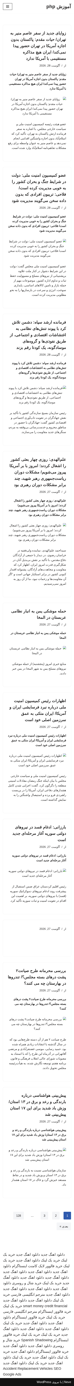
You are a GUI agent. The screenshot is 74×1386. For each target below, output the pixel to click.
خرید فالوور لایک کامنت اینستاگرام (37, 1266)
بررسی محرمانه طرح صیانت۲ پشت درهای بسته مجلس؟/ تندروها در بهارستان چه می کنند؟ (37, 976)
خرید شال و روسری (26, 1283)
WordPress (44, 1382)
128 (18, 1215)
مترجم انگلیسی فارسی (28, 1295)
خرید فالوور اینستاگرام (54, 1312)
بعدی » (64, 1226)
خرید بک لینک (50, 1260)
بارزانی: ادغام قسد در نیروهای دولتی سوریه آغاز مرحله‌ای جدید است (39, 833)
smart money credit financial (45, 1306)
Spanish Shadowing (36, 1340)
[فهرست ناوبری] (7, 6)
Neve (67, 1382)
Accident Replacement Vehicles (28, 1369)
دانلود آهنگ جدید (57, 1277)
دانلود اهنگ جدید (53, 1255)
